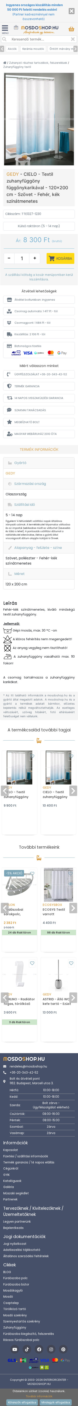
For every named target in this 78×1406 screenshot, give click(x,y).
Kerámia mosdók (33, 48)
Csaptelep (11, 1303)
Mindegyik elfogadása (55, 1402)
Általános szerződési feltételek (26, 1256)
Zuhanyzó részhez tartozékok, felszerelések (38, 62)
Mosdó (8, 1297)
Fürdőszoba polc (15, 1278)
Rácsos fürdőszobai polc (21, 1340)
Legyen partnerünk (17, 1222)
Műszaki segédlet (16, 1193)
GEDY (13, 174)
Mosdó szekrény (15, 1315)
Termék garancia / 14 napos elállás (28, 1162)
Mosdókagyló (13, 1291)
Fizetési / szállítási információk (25, 1156)
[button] (39, 300)
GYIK (6, 1175)
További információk (39, 1396)
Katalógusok (12, 1181)
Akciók (12, 48)
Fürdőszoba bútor (16, 1284)
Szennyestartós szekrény (21, 1321)
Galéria (8, 1187)
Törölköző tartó (14, 1309)
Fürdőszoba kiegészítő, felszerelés (28, 1334)
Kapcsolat (10, 1150)
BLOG (7, 1272)
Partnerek (10, 1199)
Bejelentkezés (13, 1228)
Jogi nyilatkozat (14, 1244)
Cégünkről (10, 1168)
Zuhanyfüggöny (14, 1328)
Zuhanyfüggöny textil (17, 67)
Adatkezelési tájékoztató (21, 1250)
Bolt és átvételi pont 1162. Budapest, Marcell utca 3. (32, 1081)
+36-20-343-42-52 (24, 1073)
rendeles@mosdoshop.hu (28, 1066)
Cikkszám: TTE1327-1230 (23, 214)
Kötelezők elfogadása (22, 1402)
